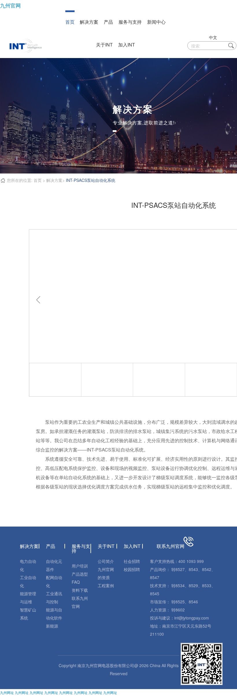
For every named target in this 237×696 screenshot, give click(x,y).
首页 (70, 21)
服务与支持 (130, 21)
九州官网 (10, 5)
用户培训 (80, 566)
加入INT (126, 44)
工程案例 (106, 585)
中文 (213, 37)
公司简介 (106, 561)
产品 (108, 21)
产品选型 (80, 574)
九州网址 (7, 692)
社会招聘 (132, 561)
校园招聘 (132, 569)
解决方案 (89, 21)
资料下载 (80, 590)
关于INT (104, 44)
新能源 (52, 626)
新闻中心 (156, 21)
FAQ (76, 582)
